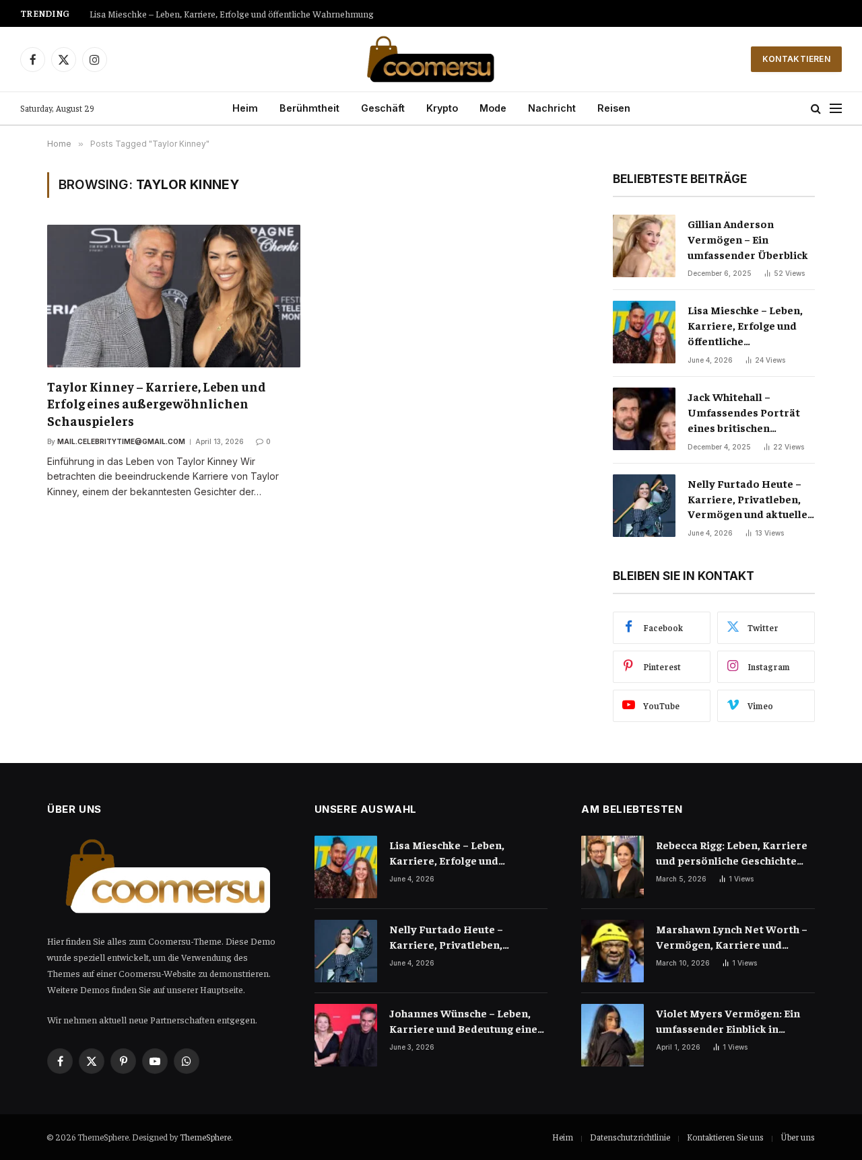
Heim (245, 108)
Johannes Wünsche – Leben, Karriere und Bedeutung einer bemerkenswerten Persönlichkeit (466, 1021)
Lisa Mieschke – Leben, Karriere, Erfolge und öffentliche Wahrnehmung (745, 326)
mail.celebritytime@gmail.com (121, 441)
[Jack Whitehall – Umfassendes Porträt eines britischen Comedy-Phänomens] (644, 419)
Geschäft (383, 108)
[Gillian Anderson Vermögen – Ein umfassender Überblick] (644, 246)
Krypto (442, 108)
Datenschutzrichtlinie (630, 1137)
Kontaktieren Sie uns (725, 1137)
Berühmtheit (309, 108)
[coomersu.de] (431, 59)
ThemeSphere (205, 1137)
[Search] (816, 109)
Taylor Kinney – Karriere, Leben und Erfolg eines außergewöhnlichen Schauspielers (156, 403)
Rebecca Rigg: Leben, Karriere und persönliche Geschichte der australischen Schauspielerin (731, 853)
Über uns (798, 1137)
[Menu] (836, 109)
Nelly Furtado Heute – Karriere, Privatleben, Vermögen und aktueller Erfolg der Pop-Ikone (258, 14)
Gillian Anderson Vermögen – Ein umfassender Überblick (748, 239)
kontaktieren (796, 59)
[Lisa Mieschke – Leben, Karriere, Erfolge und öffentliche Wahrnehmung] (644, 332)
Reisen (613, 108)
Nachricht (552, 108)
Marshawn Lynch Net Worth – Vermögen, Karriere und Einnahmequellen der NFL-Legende (731, 937)
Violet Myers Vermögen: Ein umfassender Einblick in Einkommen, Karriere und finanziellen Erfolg (728, 1021)
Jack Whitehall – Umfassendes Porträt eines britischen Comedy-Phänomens (744, 412)
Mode (492, 108)
